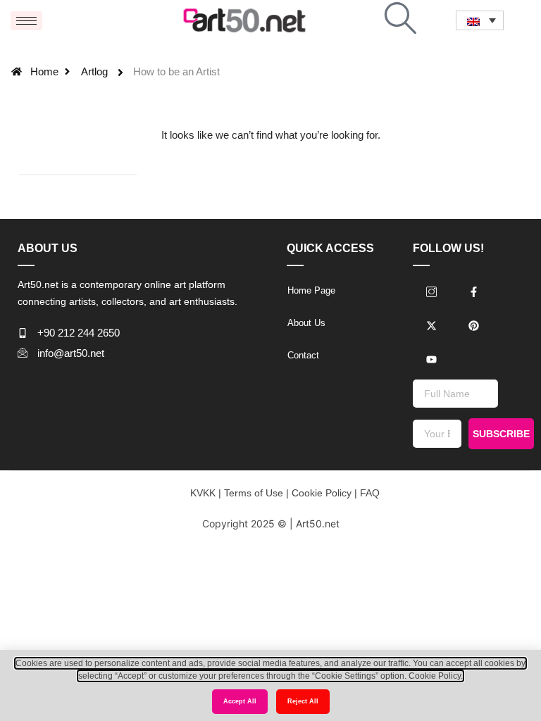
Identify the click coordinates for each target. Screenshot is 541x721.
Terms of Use (252, 493)
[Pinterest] (473, 325)
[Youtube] (431, 359)
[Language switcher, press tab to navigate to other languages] (480, 20)
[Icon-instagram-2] (431, 291)
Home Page (311, 290)
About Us (306, 323)
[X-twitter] (431, 325)
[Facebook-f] (473, 291)
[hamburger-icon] (26, 20)
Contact (303, 355)
